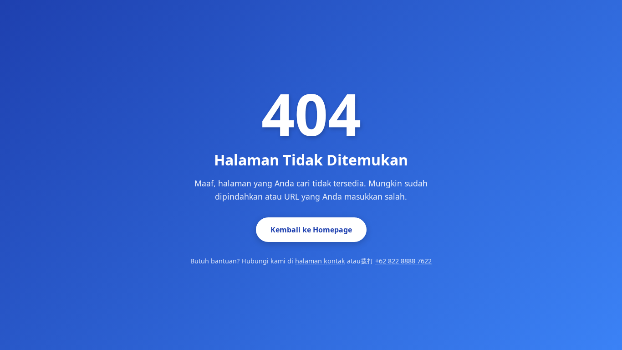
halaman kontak (320, 261)
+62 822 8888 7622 (403, 261)
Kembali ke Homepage (311, 230)
